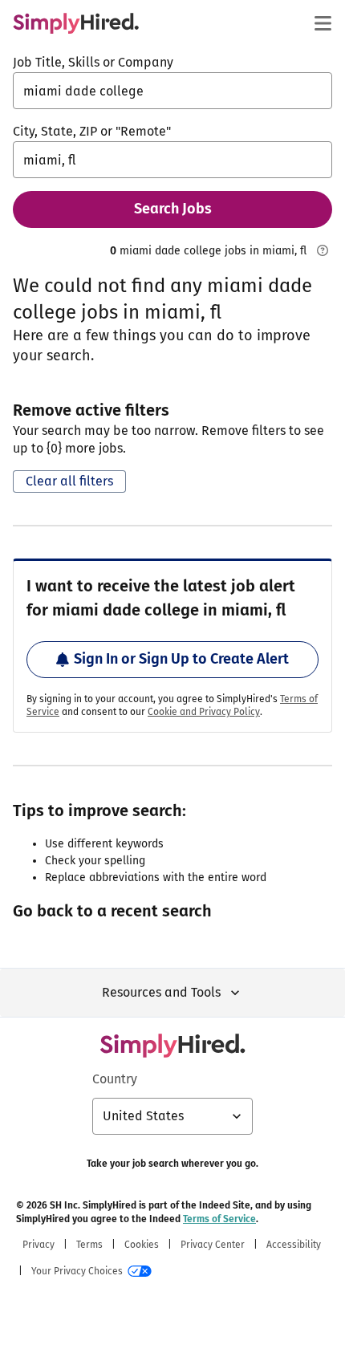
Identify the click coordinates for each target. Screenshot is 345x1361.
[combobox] (172, 90)
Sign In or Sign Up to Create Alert (181, 659)
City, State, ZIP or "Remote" (92, 131)
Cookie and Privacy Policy (204, 711)
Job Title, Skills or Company (93, 62)
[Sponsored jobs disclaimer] (322, 250)
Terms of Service (219, 1219)
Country (114, 1079)
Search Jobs (173, 208)
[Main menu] (322, 23)
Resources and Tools (161, 992)
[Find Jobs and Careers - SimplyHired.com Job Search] (76, 23)
